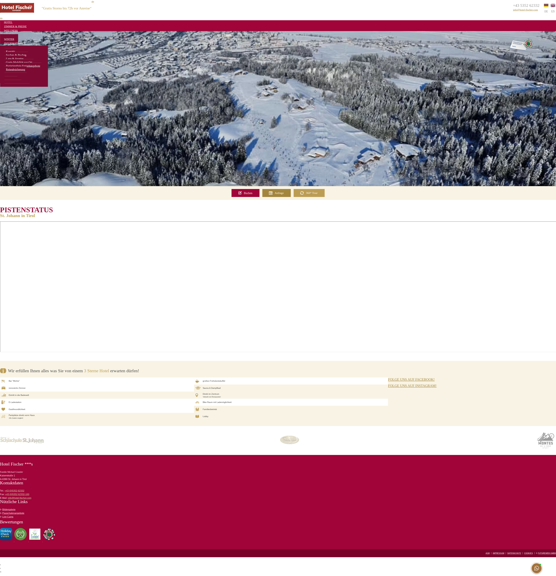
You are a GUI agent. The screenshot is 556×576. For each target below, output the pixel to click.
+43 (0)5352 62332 (14, 491)
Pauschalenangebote (13, 513)
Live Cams (7, 517)
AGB (488, 553)
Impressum (498, 553)
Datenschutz (514, 553)
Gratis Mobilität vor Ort (19, 62)
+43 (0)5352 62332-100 (17, 494)
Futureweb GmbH (547, 553)
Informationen (14, 43)
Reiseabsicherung (15, 69)
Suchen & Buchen (16, 55)
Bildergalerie (8, 509)
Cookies (528, 553)
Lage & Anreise (14, 58)
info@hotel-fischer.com (525, 9)
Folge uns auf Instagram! (412, 386)
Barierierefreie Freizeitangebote (23, 65)
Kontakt (10, 51)
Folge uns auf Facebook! (411, 379)
